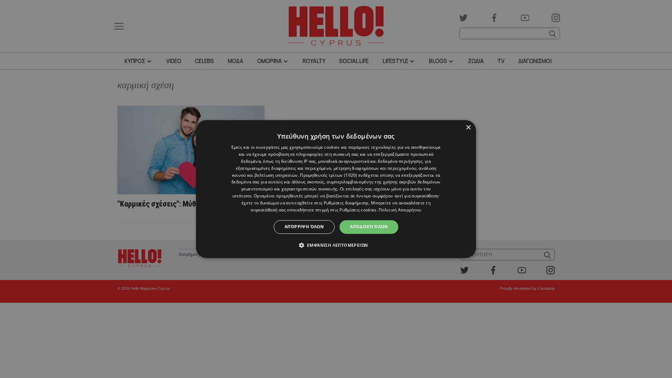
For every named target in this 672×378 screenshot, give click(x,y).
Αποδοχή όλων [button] (369, 227)
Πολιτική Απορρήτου (400, 210)
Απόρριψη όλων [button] (304, 227)
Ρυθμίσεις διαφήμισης (346, 203)
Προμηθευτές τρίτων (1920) (328, 175)
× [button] (468, 127)
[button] (336, 245)
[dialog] (336, 189)
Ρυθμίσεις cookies (358, 210)
